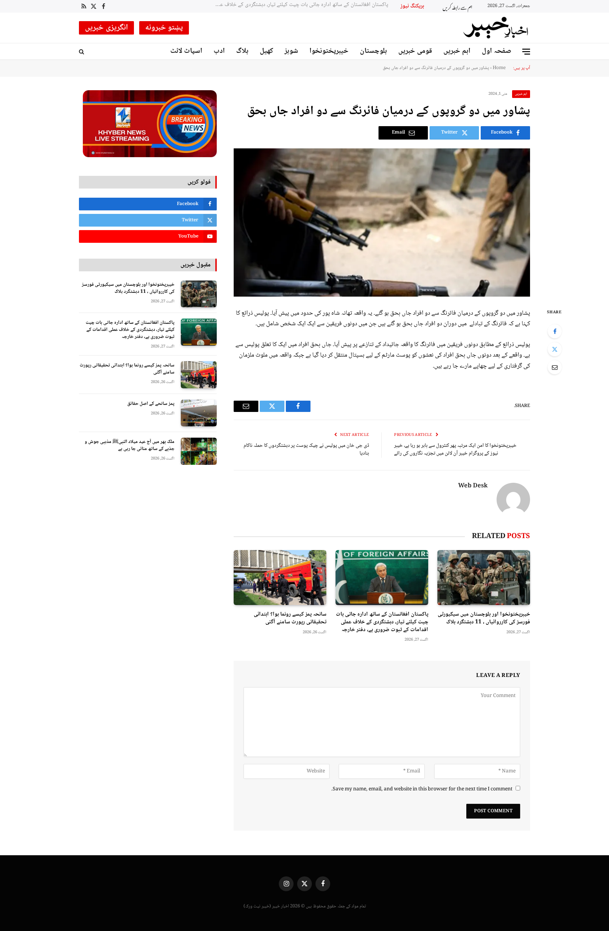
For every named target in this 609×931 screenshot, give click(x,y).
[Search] (82, 52)
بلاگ (242, 51)
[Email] (555, 367)
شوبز (291, 51)
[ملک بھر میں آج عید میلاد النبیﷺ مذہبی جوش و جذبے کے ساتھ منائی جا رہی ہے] (199, 451)
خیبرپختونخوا (329, 51)
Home (499, 68)
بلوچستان (373, 51)
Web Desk (473, 486)
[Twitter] (555, 349)
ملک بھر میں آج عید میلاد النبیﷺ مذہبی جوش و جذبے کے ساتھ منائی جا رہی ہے (129, 445)
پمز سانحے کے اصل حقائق (150, 403)
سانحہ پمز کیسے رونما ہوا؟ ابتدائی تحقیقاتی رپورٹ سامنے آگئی (286, 5)
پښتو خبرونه (164, 28)
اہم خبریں (456, 51)
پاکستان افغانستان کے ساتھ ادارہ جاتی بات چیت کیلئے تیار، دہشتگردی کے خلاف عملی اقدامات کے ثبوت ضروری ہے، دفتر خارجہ (382, 622)
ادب (219, 51)
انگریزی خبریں (106, 28)
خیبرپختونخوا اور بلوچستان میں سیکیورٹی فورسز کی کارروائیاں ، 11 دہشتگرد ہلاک (484, 618)
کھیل (266, 51)
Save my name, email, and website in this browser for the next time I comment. (421, 789)
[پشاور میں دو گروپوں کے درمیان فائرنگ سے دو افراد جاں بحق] (382, 222)
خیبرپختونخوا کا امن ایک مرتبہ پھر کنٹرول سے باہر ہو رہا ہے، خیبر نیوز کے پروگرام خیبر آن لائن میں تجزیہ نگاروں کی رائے (455, 449)
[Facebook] (555, 331)
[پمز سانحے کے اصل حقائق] (199, 413)
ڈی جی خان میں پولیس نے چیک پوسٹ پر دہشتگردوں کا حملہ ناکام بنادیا (306, 449)
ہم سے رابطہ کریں (457, 6)
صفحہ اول (496, 51)
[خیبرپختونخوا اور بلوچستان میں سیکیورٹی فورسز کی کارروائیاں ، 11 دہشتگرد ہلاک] (483, 577)
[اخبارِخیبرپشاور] (496, 28)
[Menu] (526, 52)
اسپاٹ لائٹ (186, 51)
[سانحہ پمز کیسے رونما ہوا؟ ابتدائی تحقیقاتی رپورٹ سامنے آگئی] (280, 577)
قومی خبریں (415, 51)
